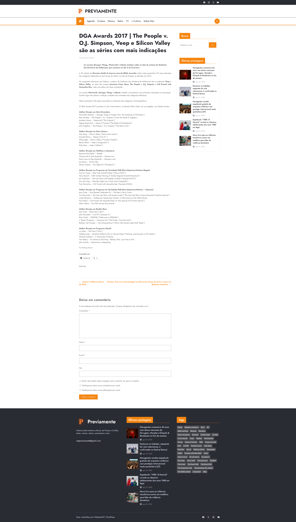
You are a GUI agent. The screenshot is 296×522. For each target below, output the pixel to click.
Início (80, 21)
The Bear (213, 460)
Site (80, 368)
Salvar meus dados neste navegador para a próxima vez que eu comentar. (110, 381)
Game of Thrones (191, 442)
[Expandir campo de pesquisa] (217, 21)
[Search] (212, 45)
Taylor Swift (191, 460)
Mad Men (181, 449)
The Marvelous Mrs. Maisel (203, 468)
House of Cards (210, 442)
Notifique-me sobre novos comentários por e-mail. (101, 385)
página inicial (182, 457)
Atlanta (180, 427)
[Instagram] (209, 2)
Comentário (84, 310)
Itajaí (179, 445)
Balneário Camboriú (192, 427)
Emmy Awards (182, 438)
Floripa (180, 442)
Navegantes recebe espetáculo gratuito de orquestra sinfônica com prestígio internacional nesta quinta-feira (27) (204, 106)
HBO (201, 442)
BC (208, 427)
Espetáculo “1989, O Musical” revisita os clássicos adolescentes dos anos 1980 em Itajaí (204, 123)
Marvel (189, 449)
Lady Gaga (207, 445)
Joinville (186, 445)
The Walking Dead (184, 471)
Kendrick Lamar (196, 445)
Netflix (180, 453)
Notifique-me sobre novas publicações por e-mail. (101, 390)
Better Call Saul (183, 431)
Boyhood (195, 434)
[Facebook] (204, 2)
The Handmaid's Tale (185, 468)
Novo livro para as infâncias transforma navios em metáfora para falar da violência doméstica (204, 139)
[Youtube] (218, 2)
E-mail (82, 355)
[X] (213, 2)
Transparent (197, 471)
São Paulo (181, 460)
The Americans (202, 460)
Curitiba (215, 434)
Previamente (101, 11)
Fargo (192, 438)
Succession (205, 457)
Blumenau (202, 431)
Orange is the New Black (193, 453)
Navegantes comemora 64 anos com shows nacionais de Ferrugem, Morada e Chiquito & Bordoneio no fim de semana (204, 73)
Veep (205, 471)
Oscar (206, 453)
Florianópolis (208, 438)
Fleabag (199, 438)
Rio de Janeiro (194, 457)
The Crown (181, 464)
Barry (203, 427)
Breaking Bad (205, 434)
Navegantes (211, 449)
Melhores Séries (198, 449)
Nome (82, 342)
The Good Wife (206, 464)
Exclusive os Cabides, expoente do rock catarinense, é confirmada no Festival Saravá (205, 90)
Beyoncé (193, 431)
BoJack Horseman (184, 434)
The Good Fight (193, 464)
